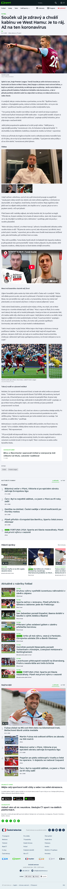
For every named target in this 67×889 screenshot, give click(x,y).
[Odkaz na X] (10, 820)
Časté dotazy (6, 853)
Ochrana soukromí (24, 885)
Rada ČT (4, 846)
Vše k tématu (62, 545)
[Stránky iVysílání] (29, 859)
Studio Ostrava (27, 843)
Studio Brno (48, 839)
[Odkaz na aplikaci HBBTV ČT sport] (29, 798)
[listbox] (35, 876)
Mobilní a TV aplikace (51, 850)
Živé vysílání (48, 836)
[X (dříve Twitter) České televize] (60, 830)
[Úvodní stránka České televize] (12, 830)
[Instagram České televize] (49, 830)
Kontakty (47, 853)
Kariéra (47, 846)
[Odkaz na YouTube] (14, 820)
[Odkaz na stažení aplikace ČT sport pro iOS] (6, 798)
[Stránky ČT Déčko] (41, 859)
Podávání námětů (28, 850)
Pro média (26, 836)
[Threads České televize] (63, 830)
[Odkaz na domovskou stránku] (8, 3)
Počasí (25, 846)
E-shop (4, 850)
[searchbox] (46, 3)
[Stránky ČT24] (5, 859)
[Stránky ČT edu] (62, 859)
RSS (64, 885)
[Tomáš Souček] (33, 54)
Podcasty (47, 843)
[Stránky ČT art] (52, 859)
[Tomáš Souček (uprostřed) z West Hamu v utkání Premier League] (31, 361)
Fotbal (3, 14)
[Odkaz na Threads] (18, 820)
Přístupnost (34, 885)
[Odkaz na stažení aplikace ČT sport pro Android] (18, 798)
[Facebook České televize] (53, 830)
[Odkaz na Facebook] (6, 820)
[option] (28, 876)
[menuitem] (3, 8)
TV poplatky (27, 839)
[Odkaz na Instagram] (2, 820)
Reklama (4, 839)
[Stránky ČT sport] (17, 859)
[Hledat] (56, 3)
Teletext (4, 843)
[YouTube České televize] (56, 830)
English (15, 885)
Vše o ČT (25, 853)
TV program (5, 836)
